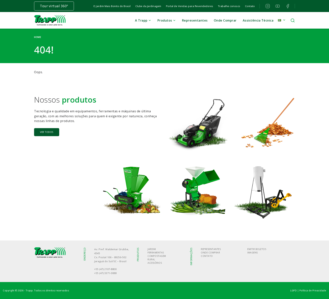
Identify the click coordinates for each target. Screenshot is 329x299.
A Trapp (141, 20)
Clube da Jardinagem (148, 6)
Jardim (152, 249)
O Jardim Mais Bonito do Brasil (112, 6)
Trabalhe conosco (229, 6)
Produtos (164, 20)
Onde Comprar (225, 20)
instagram (267, 6)
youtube (277, 6)
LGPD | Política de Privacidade (308, 290)
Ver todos (46, 132)
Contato (250, 6)
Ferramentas (156, 252)
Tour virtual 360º (54, 6)
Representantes (195, 20)
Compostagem (157, 256)
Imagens (252, 252)
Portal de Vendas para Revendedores (189, 6)
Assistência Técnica (258, 20)
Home (37, 37)
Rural (151, 259)
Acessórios (155, 262)
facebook (287, 6)
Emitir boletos (256, 249)
